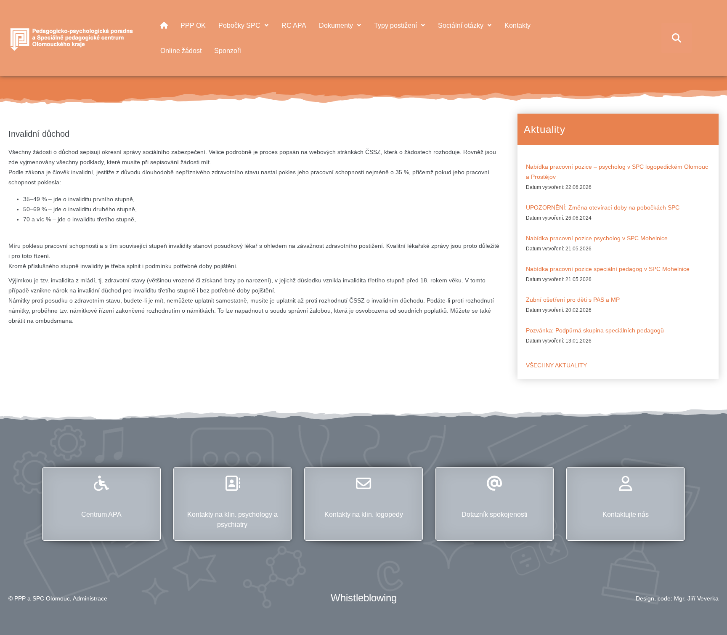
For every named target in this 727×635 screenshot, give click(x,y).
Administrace (90, 598)
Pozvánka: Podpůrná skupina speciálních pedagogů (595, 330)
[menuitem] (164, 25)
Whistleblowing (364, 597)
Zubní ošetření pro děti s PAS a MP (573, 299)
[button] (706, 613)
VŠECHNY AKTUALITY (556, 365)
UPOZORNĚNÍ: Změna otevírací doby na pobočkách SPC (602, 207)
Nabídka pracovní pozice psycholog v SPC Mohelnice (597, 238)
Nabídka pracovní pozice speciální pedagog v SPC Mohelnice (608, 269)
